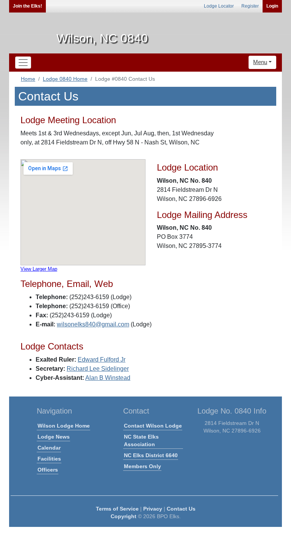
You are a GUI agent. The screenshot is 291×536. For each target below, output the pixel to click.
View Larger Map (38, 269)
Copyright (123, 516)
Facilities (49, 459)
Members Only (142, 466)
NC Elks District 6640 (151, 455)
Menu (260, 62)
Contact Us (181, 509)
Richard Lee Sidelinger (98, 368)
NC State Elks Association (141, 440)
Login (272, 6)
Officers (48, 470)
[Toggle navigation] (23, 62)
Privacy (152, 509)
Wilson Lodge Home (64, 426)
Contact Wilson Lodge (153, 426)
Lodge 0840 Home (65, 79)
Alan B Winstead (107, 378)
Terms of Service (117, 509)
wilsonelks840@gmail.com (93, 324)
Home (28, 79)
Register (250, 6)
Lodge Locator (219, 6)
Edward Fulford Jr (101, 359)
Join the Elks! (27, 6)
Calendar (49, 448)
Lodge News (54, 437)
